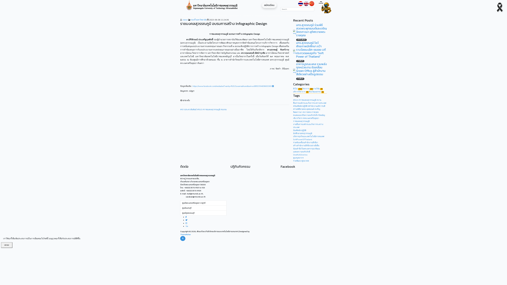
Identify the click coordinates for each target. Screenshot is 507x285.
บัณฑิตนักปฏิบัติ (299, 130)
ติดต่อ (319, 15)
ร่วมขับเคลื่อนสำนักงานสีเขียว (305, 142)
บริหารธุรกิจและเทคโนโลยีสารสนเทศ (308, 136)
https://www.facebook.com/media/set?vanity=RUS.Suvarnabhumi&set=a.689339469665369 (232, 86)
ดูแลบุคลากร (298, 157)
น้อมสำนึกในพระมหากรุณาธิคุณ (306, 148)
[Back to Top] (182, 238)
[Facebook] (186, 217)
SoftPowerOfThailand (302, 139)
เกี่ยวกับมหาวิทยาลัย (199, 15)
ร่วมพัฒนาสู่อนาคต (301, 161)
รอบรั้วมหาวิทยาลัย (198, 19)
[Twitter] (186, 220)
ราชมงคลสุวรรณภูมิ (301, 121)
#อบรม (224, 109)
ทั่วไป (297, 88)
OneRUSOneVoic (300, 154)
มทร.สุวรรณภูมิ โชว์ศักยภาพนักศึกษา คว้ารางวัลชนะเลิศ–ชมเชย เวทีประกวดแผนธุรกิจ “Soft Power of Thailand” (311, 50)
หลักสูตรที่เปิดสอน (219, 15)
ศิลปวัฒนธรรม (316, 91)
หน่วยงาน (233, 15)
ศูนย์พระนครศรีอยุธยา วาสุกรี (193, 202)
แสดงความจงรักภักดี (301, 151)
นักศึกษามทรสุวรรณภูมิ (302, 133)
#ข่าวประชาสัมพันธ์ (188, 109)
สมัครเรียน (269, 5)
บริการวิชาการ (300, 91)
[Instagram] (186, 223)
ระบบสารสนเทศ (292, 15)
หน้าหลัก (185, 15)
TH (187, 226)
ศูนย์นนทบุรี (186, 207)
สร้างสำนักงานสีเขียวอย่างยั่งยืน (306, 145)
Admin (185, 19)
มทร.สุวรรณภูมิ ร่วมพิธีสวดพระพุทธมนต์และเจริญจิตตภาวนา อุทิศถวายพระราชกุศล (311, 30)
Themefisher (185, 234)
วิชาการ (307, 88)
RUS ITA (307, 15)
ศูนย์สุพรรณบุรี (188, 213)
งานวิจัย (246, 15)
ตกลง (6, 245)
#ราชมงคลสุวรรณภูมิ (211, 109)
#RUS (199, 109)
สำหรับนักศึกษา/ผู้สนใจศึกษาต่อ (267, 15)
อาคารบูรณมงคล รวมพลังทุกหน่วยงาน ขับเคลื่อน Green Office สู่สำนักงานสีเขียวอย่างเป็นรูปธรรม (311, 69)
